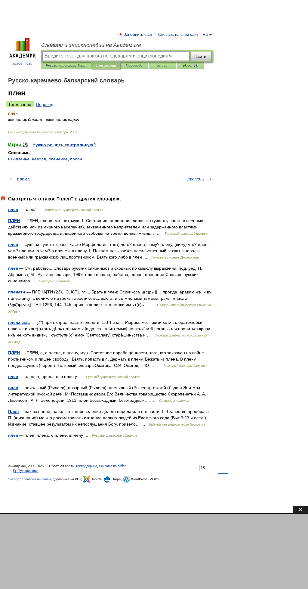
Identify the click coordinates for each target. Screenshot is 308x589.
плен (13, 209)
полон (76, 159)
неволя (39, 159)
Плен (13, 411)
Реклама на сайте (112, 466)
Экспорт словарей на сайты (29, 479)
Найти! (201, 56)
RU (205, 35)
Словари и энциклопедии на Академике (91, 45)
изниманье (18, 159)
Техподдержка (86, 466)
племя (23, 178)
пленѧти (16, 292)
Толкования (106, 66)
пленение (58, 159)
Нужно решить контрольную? (64, 144)
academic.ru (22, 63)
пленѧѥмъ (19, 322)
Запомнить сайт (138, 35)
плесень (195, 178)
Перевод (44, 104)
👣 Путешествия (25, 471)
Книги (162, 66)
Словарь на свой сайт (178, 35)
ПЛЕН (14, 220)
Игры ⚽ (190, 66)
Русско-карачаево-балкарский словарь (66, 66)
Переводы (134, 66)
